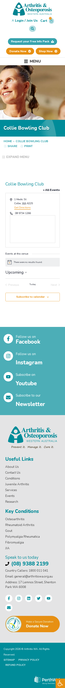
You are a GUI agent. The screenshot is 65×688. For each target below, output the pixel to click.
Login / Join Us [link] (26, 21)
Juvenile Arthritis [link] (17, 484)
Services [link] (11, 490)
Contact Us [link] (12, 473)
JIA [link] (7, 548)
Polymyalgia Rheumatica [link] (22, 537)
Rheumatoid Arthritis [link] (19, 525)
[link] (60, 683)
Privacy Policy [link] (28, 660)
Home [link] (8, 141)
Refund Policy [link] (15, 665)
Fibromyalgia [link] (14, 542)
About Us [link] (12, 467)
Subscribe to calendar (30, 297)
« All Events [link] (51, 190)
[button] (47, 21)
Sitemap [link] (9, 660)
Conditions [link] (12, 478)
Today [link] (32, 284)
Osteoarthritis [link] (15, 519)
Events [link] (10, 496)
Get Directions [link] (22, 207)
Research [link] (11, 502)
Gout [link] (8, 531)
